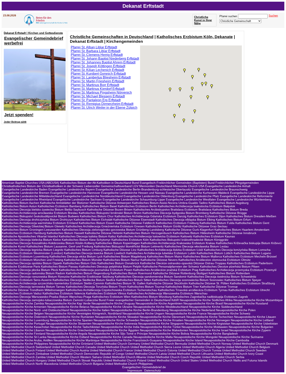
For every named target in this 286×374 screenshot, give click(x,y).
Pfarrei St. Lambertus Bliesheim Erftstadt (101, 77)
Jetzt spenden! (18, 115)
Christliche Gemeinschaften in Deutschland (111, 37)
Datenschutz (152, 370)
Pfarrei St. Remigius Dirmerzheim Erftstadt (102, 104)
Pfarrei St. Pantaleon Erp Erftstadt (96, 100)
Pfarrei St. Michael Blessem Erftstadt (98, 96)
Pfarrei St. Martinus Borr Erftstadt (95, 85)
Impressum (134, 370)
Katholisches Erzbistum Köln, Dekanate (195, 37)
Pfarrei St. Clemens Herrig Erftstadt (97, 55)
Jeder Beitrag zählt (15, 121)
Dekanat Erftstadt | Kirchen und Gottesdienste (33, 33)
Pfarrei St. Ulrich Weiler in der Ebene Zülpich (104, 107)
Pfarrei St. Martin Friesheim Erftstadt (97, 81)
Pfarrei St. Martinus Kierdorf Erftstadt (98, 89)
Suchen (273, 15)
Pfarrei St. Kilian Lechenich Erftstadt (97, 70)
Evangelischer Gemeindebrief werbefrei (33, 40)
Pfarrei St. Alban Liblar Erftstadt (94, 47)
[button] (192, 77)
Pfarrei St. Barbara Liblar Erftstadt (95, 51)
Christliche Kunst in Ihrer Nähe (203, 20)
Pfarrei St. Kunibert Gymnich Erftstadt (98, 73)
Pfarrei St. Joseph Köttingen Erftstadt (98, 66)
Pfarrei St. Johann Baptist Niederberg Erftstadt (105, 58)
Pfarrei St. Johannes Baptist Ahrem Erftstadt (103, 62)
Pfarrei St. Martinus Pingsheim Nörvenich (101, 92)
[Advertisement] (34, 152)
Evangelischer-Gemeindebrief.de (144, 367)
